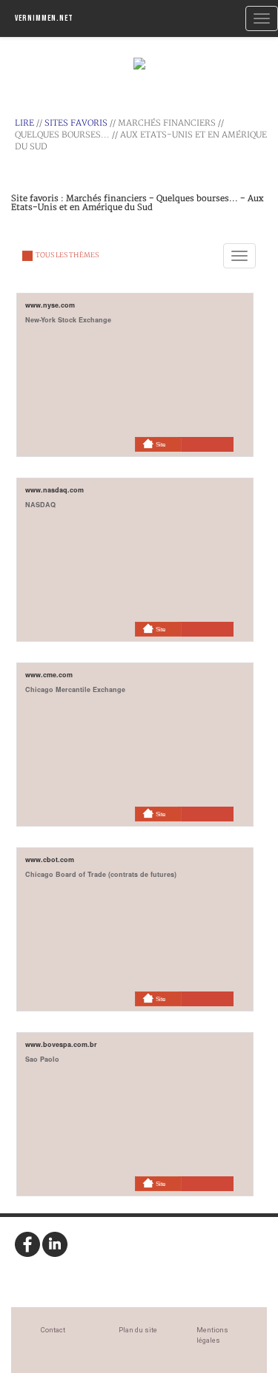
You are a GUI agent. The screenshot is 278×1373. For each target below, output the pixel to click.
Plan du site (138, 1330)
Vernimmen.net (44, 18)
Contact (53, 1330)
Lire (24, 123)
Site (160, 444)
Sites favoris (75, 123)
